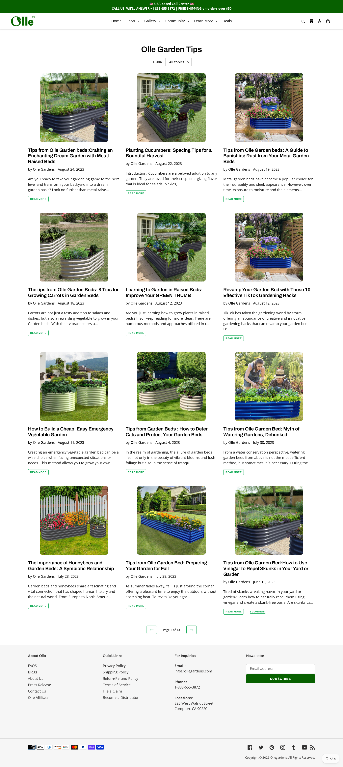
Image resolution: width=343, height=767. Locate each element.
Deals (227, 20)
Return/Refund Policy (120, 678)
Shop (133, 20)
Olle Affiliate (38, 697)
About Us (35, 678)
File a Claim (112, 691)
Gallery (153, 20)
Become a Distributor (121, 697)
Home (116, 20)
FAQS (32, 665)
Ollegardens (278, 757)
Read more (38, 199)
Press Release (39, 684)
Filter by (156, 62)
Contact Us (37, 691)
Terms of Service (117, 684)
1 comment (258, 611)
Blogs (32, 672)
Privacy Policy (114, 665)
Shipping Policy (115, 672)
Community (178, 20)
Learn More (207, 20)
